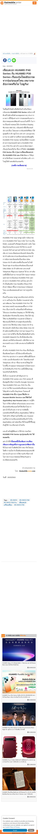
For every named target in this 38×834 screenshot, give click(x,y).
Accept (15, 830)
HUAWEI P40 (24, 500)
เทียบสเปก (22, 502)
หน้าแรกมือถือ (6, 53)
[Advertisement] (19, 25)
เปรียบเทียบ (8, 505)
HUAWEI (13, 500)
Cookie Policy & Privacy (12, 827)
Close (31, 830)
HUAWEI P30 (19, 505)
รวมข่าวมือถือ (15, 53)
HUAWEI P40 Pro (10, 502)
